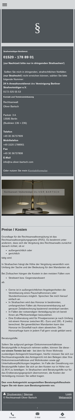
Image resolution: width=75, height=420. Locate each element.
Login (69, 394)
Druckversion (14, 394)
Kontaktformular (37, 170)
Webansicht (65, 397)
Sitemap (28, 394)
